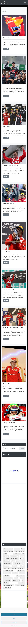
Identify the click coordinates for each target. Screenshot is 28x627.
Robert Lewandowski (8, 585)
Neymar (22, 578)
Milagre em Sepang (8, 289)
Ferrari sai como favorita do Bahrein (13, 327)
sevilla (5, 587)
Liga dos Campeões (8, 570)
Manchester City (20, 575)
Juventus (15, 565)
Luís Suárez (6, 575)
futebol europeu (7, 563)
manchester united (8, 578)
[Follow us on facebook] (24, 454)
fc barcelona (7, 561)
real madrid (21, 582)
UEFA (9, 587)
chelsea (22, 556)
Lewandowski (21, 568)
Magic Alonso (6, 37)
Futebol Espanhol (20, 561)
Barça (22, 548)
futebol (13, 561)
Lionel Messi (15, 573)
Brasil (16, 551)
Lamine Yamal (7, 568)
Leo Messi (14, 568)
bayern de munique (8, 551)
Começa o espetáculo (9, 422)
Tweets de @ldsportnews (14, 471)
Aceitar (14, 614)
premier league (16, 580)
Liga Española (7, 573)
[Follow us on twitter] (22, 454)
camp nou (6, 556)
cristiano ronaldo (14, 558)
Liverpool (22, 573)
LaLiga (22, 565)
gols (23, 563)
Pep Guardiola (7, 580)
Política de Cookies (13, 625)
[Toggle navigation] (25, 2)
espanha (22, 558)
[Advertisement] (14, 499)
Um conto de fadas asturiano (11, 165)
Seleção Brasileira (20, 585)
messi (16, 578)
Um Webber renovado (9, 203)
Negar (14, 618)
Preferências (14, 622)
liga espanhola (21, 570)
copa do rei (6, 558)
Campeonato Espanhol (19, 553)
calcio (5, 553)
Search (22, 448)
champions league (15, 556)
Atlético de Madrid (8, 548)
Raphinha (6, 582)
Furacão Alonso (7, 383)
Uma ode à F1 (7, 126)
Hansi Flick (6, 565)
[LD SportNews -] (5, 3)
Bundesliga (21, 551)
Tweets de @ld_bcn (14, 470)
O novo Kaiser (7, 85)
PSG (23, 580)
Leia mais (5, 48)
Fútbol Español (16, 563)
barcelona (17, 548)
